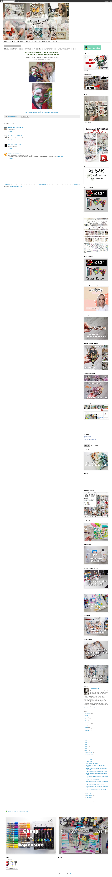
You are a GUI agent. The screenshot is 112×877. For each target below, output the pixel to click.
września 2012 (89, 758)
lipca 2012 (88, 793)
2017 (86, 741)
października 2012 (90, 756)
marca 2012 (89, 801)
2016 (86, 742)
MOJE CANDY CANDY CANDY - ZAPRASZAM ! (96, 784)
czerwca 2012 (89, 795)
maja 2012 (88, 797)
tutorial (86, 715)
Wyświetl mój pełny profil (89, 708)
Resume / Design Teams (44, 41)
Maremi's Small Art (87, 436)
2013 (86, 748)
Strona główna (42, 184)
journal (86, 717)
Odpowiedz (10, 131)
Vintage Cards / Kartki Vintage (92, 779)
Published (54, 41)
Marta (9, 135)
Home (5, 41)
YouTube (87, 718)
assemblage (87, 730)
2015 (86, 744)
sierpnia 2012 (89, 759)
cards (86, 720)
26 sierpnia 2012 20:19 (16, 144)
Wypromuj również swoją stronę (90, 439)
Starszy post (77, 184)
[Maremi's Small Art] (84, 438)
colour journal (88, 723)
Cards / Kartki (89, 761)
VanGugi (10, 127)
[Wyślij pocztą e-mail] (21, 117)
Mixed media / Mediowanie (92, 763)
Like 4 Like (60, 156)
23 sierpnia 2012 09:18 (16, 135)
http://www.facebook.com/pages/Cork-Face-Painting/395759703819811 (42, 112)
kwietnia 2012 (89, 799)
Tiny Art (86, 727)
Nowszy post (7, 184)
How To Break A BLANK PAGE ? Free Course (27, 41)
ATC (86, 725)
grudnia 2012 (89, 752)
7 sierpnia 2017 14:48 (17, 153)
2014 (86, 746)
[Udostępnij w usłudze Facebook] (26, 117)
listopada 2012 (89, 754)
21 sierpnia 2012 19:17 (18, 127)
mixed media (88, 713)
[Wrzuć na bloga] (23, 117)
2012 (86, 750)
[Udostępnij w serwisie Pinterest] (28, 117)
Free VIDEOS (12, 41)
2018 (86, 739)
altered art (87, 722)
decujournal (87, 728)
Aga (9, 144)
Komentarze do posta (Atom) (16, 186)
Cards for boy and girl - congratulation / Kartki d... (97, 771)
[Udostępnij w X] (25, 117)
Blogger (10, 153)
